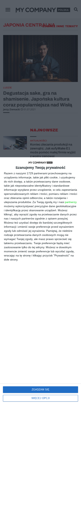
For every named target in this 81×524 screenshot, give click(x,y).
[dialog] (40, 340)
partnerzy (71, 202)
